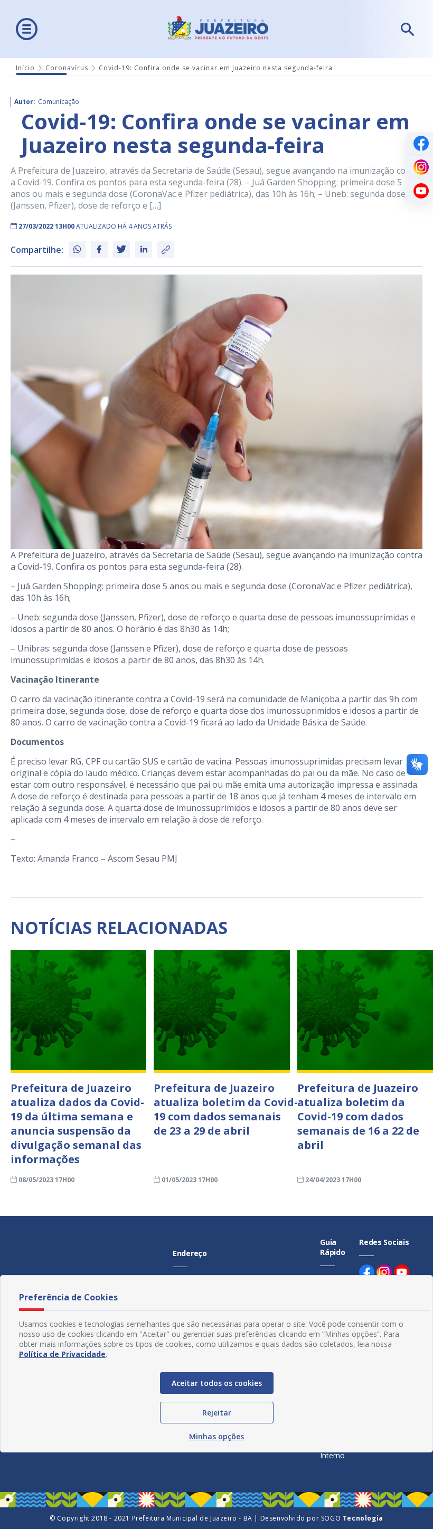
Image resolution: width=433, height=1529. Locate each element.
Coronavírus (66, 67)
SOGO (352, 1518)
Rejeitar (216, 1413)
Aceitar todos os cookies (217, 1383)
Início (25, 67)
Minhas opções (216, 1436)
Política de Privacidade (62, 1354)
